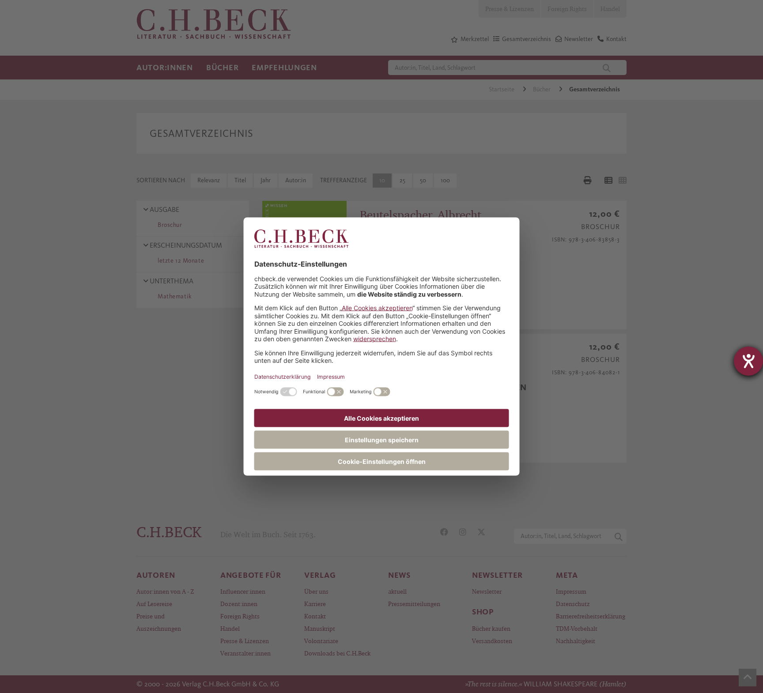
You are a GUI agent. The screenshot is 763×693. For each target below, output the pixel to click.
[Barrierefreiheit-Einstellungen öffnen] (748, 361)
